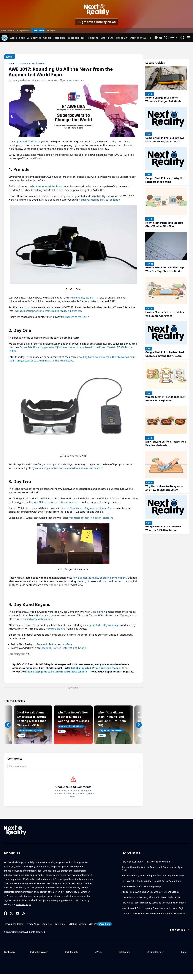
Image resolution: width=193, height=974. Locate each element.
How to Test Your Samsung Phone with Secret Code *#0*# (151, 897)
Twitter (53, 644)
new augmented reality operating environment (99, 577)
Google (47, 37)
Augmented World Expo (27, 141)
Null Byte (51, 30)
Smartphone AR (138, 37)
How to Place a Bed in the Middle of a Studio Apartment (165, 313)
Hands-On (121, 37)
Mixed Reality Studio (81, 297)
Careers (99, 923)
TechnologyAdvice (39, 951)
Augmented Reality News (97, 22)
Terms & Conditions (13, 923)
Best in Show (98, 611)
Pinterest (67, 648)
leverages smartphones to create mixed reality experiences (47, 311)
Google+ (83, 648)
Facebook (42, 644)
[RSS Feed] (23, 913)
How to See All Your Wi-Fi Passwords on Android (146, 861)
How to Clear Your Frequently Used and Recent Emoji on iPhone (154, 902)
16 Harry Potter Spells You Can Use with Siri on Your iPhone (151, 881)
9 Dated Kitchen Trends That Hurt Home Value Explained (165, 398)
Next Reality (38, 30)
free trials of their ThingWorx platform (91, 517)
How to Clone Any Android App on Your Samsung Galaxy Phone (153, 875)
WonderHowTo (7, 30)
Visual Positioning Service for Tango (99, 199)
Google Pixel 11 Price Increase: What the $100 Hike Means (163, 528)
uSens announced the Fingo (46, 186)
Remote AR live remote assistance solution (53, 502)
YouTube (68, 644)
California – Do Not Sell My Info (70, 923)
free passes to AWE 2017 (75, 317)
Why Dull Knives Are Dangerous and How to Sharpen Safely (164, 488)
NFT (83, 37)
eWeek (98, 951)
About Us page (23, 904)
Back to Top (177, 929)
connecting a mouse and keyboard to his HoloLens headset (69, 468)
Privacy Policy (32, 923)
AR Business (34, 37)
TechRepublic (71, 951)
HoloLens (93, 37)
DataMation (124, 951)
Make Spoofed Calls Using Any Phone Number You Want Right (153, 908)
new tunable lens (55, 628)
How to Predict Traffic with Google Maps (142, 886)
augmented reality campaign (103, 625)
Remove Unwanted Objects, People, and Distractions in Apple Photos (153, 869)
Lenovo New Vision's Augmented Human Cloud (88, 508)
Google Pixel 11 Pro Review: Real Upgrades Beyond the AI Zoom (164, 354)
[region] (73, 248)
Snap (22, 37)
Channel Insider (155, 951)
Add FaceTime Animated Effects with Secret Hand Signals (150, 891)
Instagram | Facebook (66, 37)
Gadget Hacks (23, 30)
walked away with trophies (38, 619)
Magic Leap (107, 37)
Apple (13, 37)
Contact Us (47, 923)
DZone (183, 951)
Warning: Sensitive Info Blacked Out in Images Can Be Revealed (154, 913)
